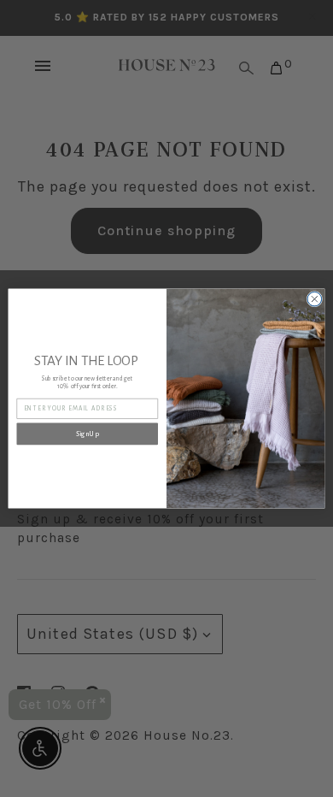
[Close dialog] (314, 299)
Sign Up (87, 434)
